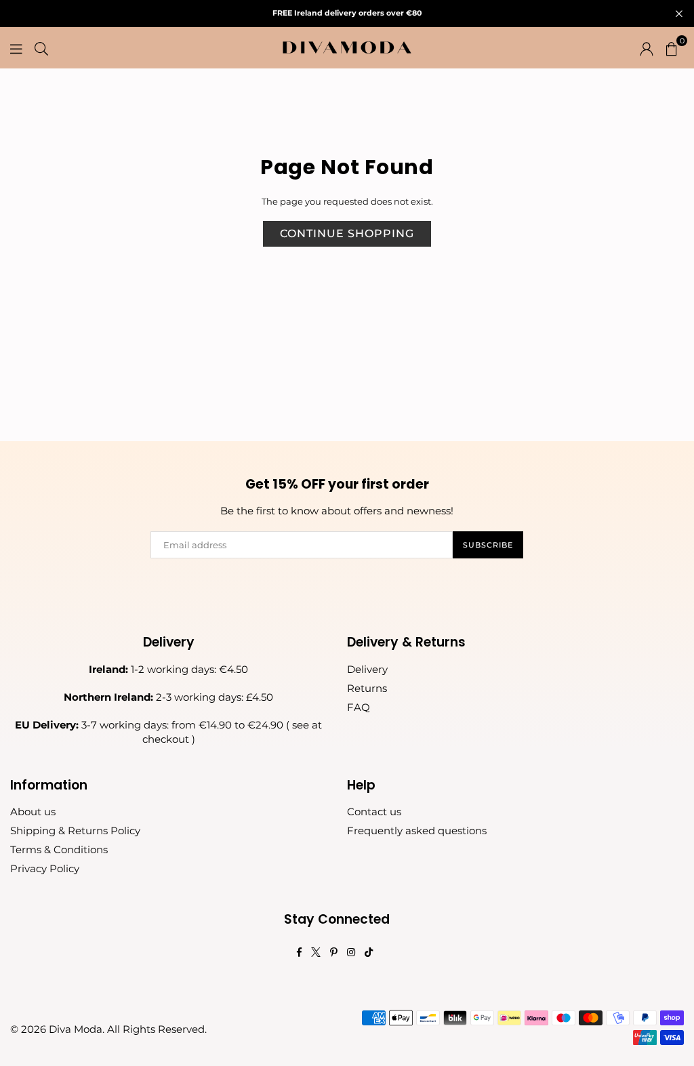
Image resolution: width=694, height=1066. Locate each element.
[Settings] (646, 47)
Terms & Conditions (59, 849)
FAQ (358, 707)
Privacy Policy (44, 868)
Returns (367, 688)
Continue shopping (347, 233)
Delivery (367, 669)
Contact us (374, 811)
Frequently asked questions (417, 830)
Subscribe (488, 545)
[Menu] (16, 47)
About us (33, 811)
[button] (671, 47)
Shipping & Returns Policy (75, 830)
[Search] (41, 47)
